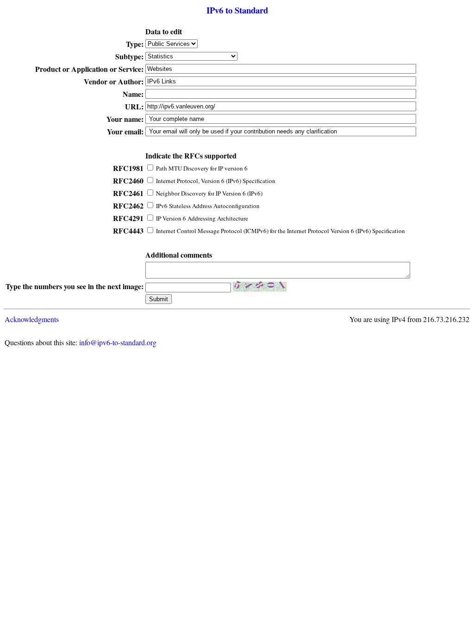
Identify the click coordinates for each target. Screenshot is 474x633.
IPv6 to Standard (237, 10)
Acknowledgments (32, 319)
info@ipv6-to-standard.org (117, 342)
